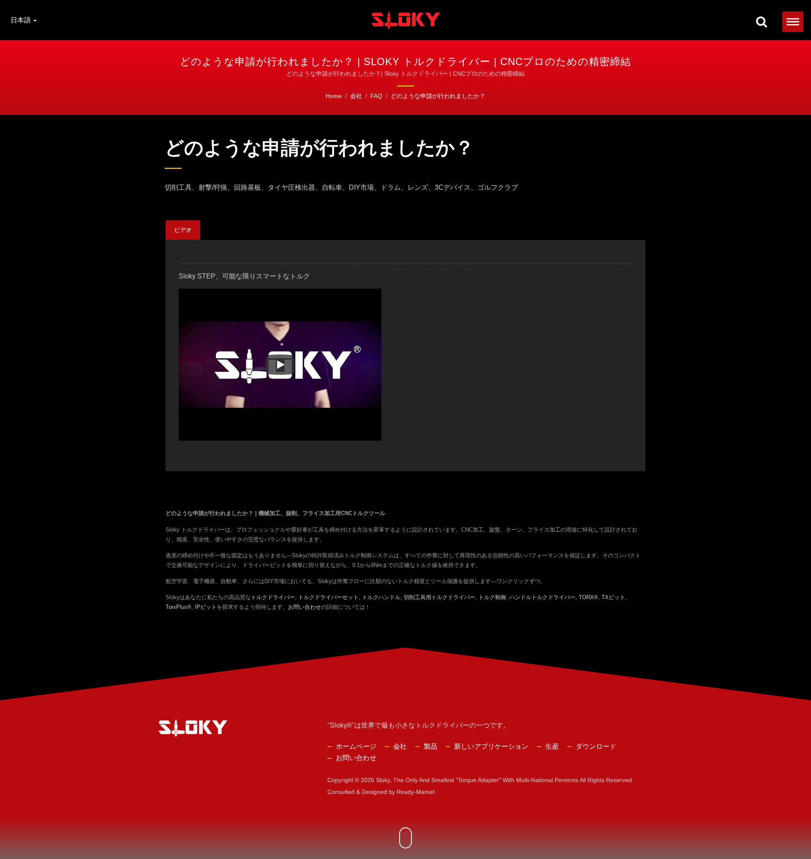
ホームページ (356, 746)
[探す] (761, 22)
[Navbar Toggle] (792, 21)
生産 (552, 746)
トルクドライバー (273, 597)
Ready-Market (416, 791)
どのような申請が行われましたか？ (438, 96)
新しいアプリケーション (491, 746)
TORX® (588, 597)
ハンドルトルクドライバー (542, 597)
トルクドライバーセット (328, 597)
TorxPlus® (178, 607)
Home (334, 96)
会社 (356, 96)
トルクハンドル (381, 597)
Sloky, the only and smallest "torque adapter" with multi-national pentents (477, 780)
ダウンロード (596, 746)
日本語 (22, 20)
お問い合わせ (304, 607)
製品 (430, 746)
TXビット (613, 597)
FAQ (376, 96)
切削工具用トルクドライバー (439, 597)
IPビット (206, 607)
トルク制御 (492, 597)
